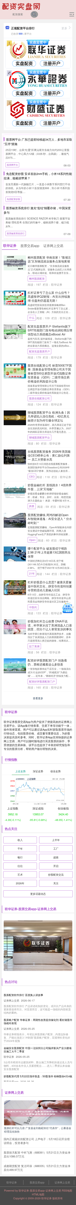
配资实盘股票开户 (39, 351)
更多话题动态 (38, 894)
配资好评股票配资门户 (42, 681)
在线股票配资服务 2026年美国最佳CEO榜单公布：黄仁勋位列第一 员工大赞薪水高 (49, 455)
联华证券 (11, 1182)
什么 (31, 317)
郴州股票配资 (37, 278)
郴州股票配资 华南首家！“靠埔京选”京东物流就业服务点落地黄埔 (49, 259)
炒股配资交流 (56, 874)
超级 (55, 857)
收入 (20, 840)
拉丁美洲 (34, 646)
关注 (55, 883)
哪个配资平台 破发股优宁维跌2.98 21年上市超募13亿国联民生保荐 (49, 552)
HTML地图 (38, 1194)
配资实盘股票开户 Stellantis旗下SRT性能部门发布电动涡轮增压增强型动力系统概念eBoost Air (50, 330)
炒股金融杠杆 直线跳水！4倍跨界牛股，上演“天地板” (50, 487)
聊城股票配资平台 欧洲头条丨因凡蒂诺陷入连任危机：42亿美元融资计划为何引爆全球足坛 (49, 416)
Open (32, 540)
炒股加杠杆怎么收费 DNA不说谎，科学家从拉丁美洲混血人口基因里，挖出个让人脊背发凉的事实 (50, 625)
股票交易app (37, 1182)
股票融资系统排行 (16, 233)
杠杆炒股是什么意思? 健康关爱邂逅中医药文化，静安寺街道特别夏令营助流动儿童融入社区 (50, 586)
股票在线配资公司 (39, 398)
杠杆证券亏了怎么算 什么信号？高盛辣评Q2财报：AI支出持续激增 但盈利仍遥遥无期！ (49, 296)
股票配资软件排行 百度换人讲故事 (23, 995)
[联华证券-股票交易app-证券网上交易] (21, 6)
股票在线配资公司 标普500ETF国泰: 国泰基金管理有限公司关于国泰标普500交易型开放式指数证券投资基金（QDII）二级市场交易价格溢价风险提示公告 (50, 373)
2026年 (20, 883)
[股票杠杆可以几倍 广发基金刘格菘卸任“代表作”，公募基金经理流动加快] (38, 1112)
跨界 (31, 506)
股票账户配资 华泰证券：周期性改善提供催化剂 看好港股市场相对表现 (38, 1021)
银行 (20, 857)
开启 (55, 866)
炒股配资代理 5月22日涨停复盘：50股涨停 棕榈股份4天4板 (38, 1076)
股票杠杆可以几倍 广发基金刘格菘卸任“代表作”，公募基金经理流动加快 (37, 1129)
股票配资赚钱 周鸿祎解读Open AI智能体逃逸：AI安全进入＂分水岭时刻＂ (50, 519)
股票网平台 (12, 164)
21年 (32, 573)
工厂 (55, 848)
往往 (20, 866)
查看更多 (38, 698)
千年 (20, 848)
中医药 (33, 607)
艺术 (20, 874)
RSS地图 (67, 1190)
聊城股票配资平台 (39, 437)
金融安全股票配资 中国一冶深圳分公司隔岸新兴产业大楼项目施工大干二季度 (38, 1049)
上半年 (56, 840)
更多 (64, 28)
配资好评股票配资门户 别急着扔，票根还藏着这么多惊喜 (47, 662)
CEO (32, 476)
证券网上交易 (62, 1182)
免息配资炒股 (13, 199)
